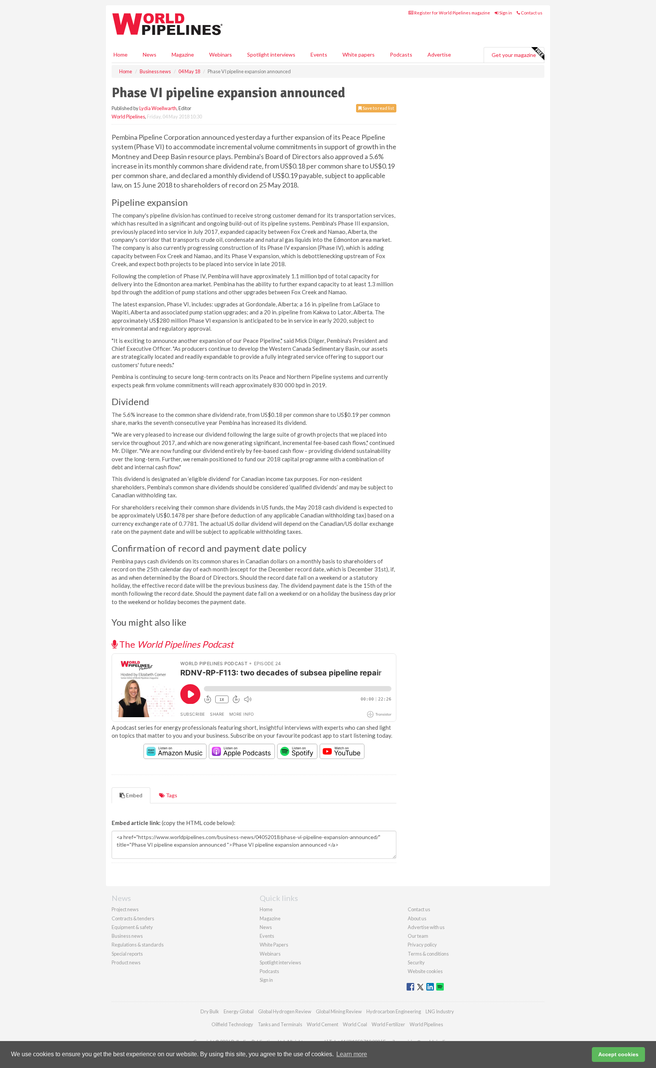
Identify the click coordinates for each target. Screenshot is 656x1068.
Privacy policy (422, 945)
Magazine (183, 54)
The (175, 644)
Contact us (531, 12)
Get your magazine (514, 55)
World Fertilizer (388, 1024)
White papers (358, 54)
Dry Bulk (209, 1011)
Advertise (439, 54)
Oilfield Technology (232, 1024)
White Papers (274, 945)
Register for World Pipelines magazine (451, 12)
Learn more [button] (351, 1054)
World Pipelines (128, 117)
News (266, 927)
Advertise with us (426, 927)
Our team (418, 936)
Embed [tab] (133, 795)
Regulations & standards (138, 945)
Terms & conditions (428, 954)
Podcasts (401, 54)
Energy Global (239, 1011)
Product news (126, 962)
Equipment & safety (132, 927)
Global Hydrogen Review (284, 1011)
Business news (127, 936)
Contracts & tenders (133, 918)
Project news (125, 909)
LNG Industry (440, 1011)
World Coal (355, 1024)
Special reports (127, 954)
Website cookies (425, 971)
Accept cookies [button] (618, 1054)
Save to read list (378, 108)
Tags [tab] (171, 795)
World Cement (322, 1024)
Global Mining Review (339, 1011)
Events (319, 54)
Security (416, 962)
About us (417, 918)
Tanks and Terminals (280, 1024)
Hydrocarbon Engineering (393, 1011)
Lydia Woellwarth (158, 108)
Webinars (220, 54)
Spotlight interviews (271, 54)
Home (121, 54)
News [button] (149, 54)
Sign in (505, 12)
